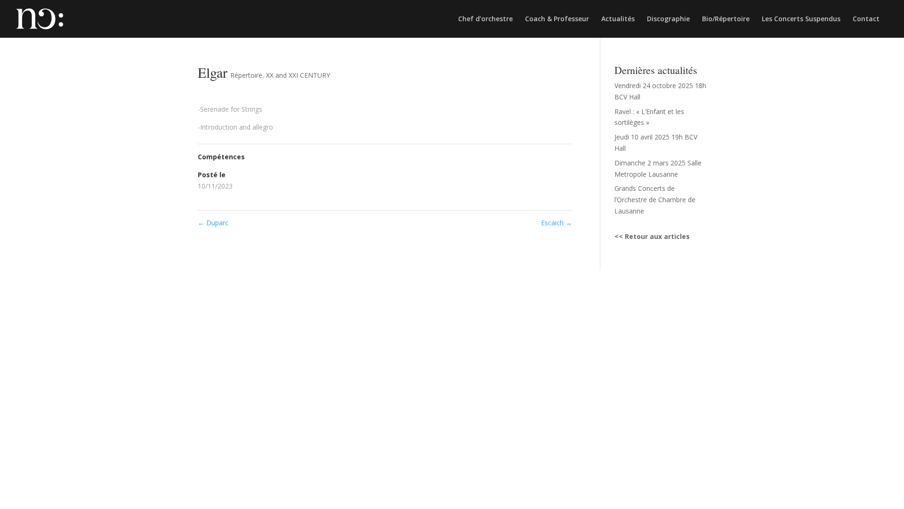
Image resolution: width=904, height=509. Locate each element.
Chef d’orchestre (485, 19)
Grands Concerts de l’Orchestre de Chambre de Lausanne (654, 199)
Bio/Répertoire (726, 19)
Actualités (618, 19)
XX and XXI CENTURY (298, 75)
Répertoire (246, 75)
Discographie (668, 19)
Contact (866, 19)
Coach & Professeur (557, 19)
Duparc (213, 222)
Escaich (556, 222)
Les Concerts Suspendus (801, 19)
